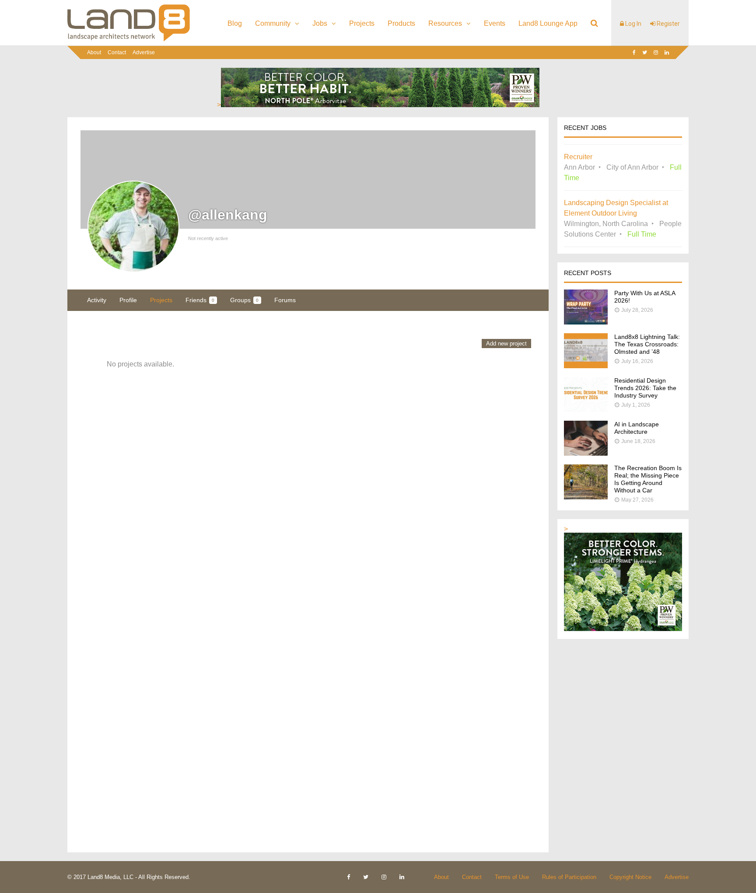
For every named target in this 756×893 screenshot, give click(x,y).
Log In (632, 23)
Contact (117, 52)
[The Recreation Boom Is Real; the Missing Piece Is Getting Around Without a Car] (586, 497)
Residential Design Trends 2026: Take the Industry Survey (645, 388)
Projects (361, 23)
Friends (200, 300)
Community (272, 23)
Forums (285, 300)
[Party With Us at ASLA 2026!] (586, 322)
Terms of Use (512, 877)
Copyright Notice (630, 877)
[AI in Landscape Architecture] (586, 453)
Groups (244, 300)
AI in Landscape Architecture (636, 428)
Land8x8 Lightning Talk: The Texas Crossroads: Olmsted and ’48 (647, 344)
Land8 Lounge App (548, 23)
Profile (128, 300)
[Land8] (128, 40)
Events (494, 23)
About (94, 52)
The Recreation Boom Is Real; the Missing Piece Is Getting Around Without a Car (648, 479)
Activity (96, 300)
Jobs (319, 23)
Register (667, 23)
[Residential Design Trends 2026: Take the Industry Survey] (586, 409)
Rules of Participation (569, 877)
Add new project (506, 343)
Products (401, 23)
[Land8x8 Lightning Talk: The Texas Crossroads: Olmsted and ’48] (586, 366)
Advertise (144, 52)
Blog (235, 23)
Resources (445, 23)
